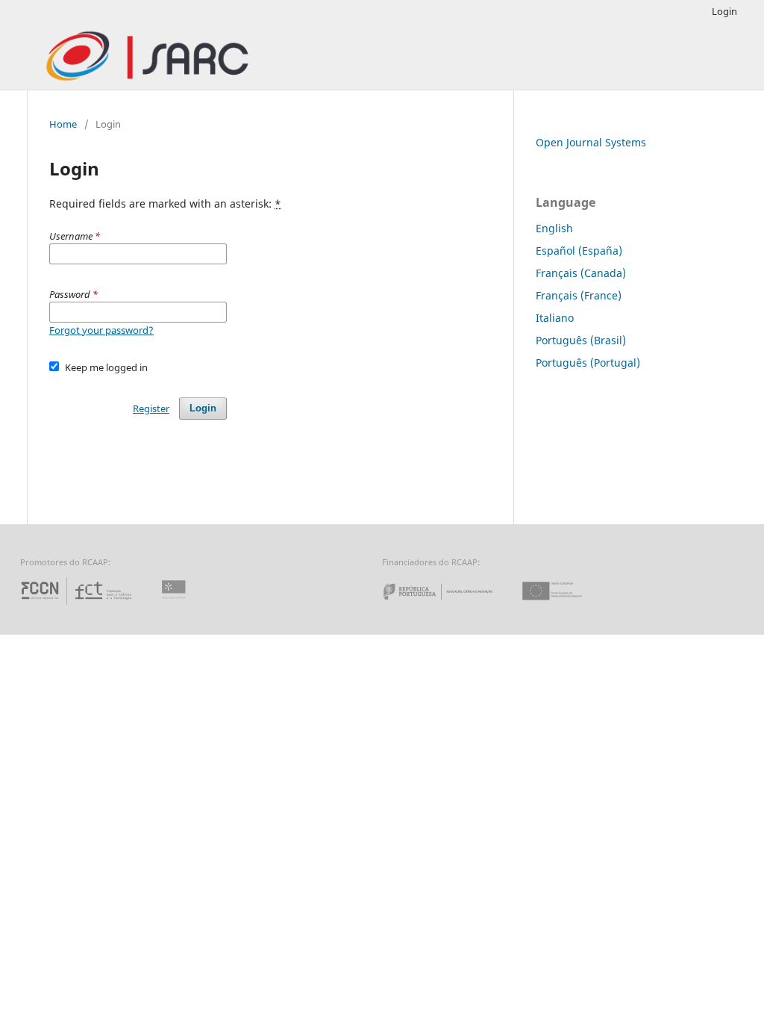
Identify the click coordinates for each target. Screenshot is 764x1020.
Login (724, 11)
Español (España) (579, 250)
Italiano (555, 318)
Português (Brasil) (581, 340)
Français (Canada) (581, 273)
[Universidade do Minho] (176, 604)
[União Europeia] (565, 604)
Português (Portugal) (588, 362)
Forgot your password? (101, 330)
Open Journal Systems (591, 142)
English (554, 228)
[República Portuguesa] (450, 604)
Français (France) (578, 295)
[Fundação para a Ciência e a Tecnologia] (78, 604)
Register (151, 408)
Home (63, 124)
